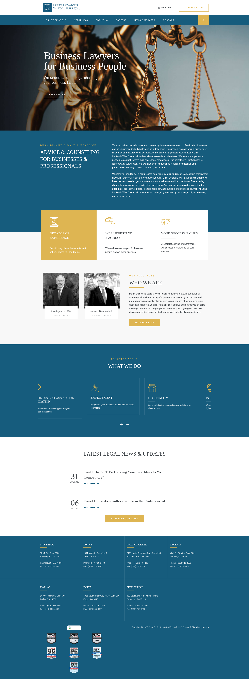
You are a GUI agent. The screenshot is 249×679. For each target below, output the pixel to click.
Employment (55, 397)
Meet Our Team (144, 323)
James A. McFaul (118, 311)
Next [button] (128, 424)
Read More (90, 483)
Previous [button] (122, 424)
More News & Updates (124, 519)
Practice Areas (56, 20)
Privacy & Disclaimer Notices (196, 627)
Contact (168, 20)
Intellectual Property (179, 398)
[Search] (203, 20)
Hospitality (112, 398)
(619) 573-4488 (54, 563)
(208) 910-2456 (97, 605)
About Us (102, 20)
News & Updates (144, 20)
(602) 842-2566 (184, 563)
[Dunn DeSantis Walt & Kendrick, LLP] (61, 7)
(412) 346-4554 (141, 605)
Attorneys (81, 20)
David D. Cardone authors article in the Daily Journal (124, 501)
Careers (121, 20)
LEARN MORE (57, 94)
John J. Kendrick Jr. (77, 311)
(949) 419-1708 (97, 563)
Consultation (194, 7)
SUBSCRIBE (166, 8)
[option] (77, 297)
